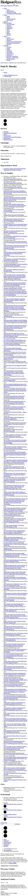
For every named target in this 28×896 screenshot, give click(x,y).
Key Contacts (10, 20)
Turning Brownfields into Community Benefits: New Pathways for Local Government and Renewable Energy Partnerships (15, 520)
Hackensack (9, 52)
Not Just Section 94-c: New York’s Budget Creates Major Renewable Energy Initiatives (15, 634)
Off (7, 882)
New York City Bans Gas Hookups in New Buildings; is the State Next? (14, 231)
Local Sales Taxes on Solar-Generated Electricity (15, 241)
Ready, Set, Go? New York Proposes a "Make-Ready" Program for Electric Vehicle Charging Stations (15, 725)
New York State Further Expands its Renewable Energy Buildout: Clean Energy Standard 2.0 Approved (15, 424)
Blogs (8, 32)
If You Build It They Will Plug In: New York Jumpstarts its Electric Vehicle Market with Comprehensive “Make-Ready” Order (14, 487)
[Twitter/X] (5, 833)
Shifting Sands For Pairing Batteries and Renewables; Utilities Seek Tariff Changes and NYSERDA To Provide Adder (15, 539)
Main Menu (10, 5)
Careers (5, 36)
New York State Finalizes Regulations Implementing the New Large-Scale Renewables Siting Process (15, 349)
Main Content (4, 5)
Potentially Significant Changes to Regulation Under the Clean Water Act (14, 610)
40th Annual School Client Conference (13, 179)
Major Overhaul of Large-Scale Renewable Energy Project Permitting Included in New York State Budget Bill (15, 668)
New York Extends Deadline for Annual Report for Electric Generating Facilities (15, 560)
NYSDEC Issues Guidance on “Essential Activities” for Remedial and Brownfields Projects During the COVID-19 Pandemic (15, 680)
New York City (10, 53)
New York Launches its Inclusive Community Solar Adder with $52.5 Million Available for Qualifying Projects (14, 300)
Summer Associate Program (13, 43)
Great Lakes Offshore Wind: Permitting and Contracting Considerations (14, 418)
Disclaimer (6, 845)
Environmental (7, 135)
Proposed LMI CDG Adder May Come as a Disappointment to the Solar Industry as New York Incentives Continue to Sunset (15, 335)
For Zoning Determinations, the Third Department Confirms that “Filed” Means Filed (15, 265)
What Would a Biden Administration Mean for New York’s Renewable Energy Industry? (14, 402)
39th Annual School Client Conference (13, 183)
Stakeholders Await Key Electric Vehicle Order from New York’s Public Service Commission (15, 572)
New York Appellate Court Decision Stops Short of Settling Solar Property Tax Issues (15, 435)
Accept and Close (14, 865)
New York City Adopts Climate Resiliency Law (15, 340)
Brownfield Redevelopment (10, 133)
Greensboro (9, 51)
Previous (3, 894)
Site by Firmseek (7, 850)
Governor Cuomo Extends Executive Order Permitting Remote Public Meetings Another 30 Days (15, 468)
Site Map (6, 846)
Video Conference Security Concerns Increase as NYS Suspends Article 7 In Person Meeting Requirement (15, 651)
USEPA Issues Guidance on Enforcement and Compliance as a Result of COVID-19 (14, 703)
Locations (6, 45)
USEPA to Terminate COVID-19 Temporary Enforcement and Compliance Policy (14, 514)
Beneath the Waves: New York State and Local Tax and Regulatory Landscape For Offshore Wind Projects (15, 475)
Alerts (8, 29)
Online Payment (7, 842)
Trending (9, 25)
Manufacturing (7, 138)
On (3, 882)
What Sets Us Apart (11, 12)
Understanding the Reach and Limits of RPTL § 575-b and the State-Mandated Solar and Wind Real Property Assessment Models (15, 284)
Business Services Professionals (14, 41)
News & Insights (7, 23)
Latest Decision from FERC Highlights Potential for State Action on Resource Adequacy (15, 447)
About (5, 8)
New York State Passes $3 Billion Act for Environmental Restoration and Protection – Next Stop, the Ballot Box (15, 656)
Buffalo (8, 49)
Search (8, 17)
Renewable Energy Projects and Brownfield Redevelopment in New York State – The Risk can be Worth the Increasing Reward (15, 555)
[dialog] (14, 862)
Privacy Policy (7, 843)
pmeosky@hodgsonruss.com (10, 75)
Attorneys (9, 40)
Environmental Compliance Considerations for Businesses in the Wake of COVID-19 (14, 708)
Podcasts (9, 33)
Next (7, 894)
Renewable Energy (8, 139)
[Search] (14, 5)
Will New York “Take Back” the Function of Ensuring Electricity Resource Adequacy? (14, 644)
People (5, 15)
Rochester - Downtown (12, 56)
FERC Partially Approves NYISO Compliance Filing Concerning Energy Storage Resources (15, 768)
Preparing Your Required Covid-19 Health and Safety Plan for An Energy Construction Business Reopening (15, 579)
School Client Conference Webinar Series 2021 (15, 361)
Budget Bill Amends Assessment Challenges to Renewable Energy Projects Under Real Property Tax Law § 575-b (15, 192)
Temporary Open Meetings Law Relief (13, 288)
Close (2, 891)
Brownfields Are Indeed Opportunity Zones (14, 753)
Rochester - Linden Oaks (12, 57)
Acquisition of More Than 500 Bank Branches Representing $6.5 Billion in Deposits (15, 169)
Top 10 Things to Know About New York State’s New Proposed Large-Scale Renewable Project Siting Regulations (15, 441)
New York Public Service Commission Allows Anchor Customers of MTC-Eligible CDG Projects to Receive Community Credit (14, 532)
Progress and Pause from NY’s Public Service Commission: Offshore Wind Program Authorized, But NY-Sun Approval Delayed (15, 616)
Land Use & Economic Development (12, 137)
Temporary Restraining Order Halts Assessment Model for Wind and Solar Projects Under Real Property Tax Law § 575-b (15, 199)
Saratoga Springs (11, 59)
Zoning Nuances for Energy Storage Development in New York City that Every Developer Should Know (15, 595)
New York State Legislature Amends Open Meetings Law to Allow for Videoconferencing (15, 205)
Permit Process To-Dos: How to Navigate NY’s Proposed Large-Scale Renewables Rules (15, 407)
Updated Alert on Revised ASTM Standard (14, 215)
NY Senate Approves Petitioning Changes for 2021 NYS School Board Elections (14, 343)
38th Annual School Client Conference (13, 187)
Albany (8, 48)
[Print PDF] (5, 125)
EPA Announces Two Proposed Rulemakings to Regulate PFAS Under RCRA (15, 259)
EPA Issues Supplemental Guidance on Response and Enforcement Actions (15, 639)
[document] (14, 880)
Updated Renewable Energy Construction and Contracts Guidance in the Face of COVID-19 (14, 674)
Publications (9, 28)
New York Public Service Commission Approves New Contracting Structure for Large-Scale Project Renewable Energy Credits (15, 748)
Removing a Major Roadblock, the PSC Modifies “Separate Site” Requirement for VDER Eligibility (15, 321)
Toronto (8, 60)
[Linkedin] (5, 829)
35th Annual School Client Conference (13, 763)
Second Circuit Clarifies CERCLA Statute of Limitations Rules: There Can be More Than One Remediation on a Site (15, 493)
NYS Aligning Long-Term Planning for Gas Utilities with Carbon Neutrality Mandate (14, 604)
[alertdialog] (14, 880)
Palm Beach (9, 55)
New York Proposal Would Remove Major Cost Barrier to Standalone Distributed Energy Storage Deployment (15, 385)
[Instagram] (5, 837)
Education (6, 131)
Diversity (9, 44)
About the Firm (10, 11)
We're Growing (10, 39)
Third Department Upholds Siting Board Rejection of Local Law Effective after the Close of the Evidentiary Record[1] (15, 247)
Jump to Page (4, 822)
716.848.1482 (7, 76)
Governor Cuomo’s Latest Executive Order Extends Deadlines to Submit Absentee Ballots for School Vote (15, 544)
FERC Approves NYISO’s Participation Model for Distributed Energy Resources (15, 731)
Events (8, 31)
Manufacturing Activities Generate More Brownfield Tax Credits (13, 430)
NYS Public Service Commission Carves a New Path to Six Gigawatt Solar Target (15, 584)
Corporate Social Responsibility (14, 13)
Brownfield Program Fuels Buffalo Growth (14, 777)
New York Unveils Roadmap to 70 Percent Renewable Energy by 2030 (14, 526)
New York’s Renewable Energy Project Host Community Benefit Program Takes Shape (14, 396)
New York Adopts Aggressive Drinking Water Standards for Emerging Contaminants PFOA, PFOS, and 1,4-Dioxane (14, 480)
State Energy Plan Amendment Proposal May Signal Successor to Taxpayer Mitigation (14, 742)
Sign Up (9, 35)
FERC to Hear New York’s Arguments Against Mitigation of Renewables (15, 622)
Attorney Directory (11, 19)
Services (6, 21)
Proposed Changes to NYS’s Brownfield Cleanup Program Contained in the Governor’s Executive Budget (15, 226)
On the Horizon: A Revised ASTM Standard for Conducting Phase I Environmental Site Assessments (15, 254)
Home (5, 839)
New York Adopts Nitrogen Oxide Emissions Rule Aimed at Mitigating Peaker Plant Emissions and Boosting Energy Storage (15, 758)
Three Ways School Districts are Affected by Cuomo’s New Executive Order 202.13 (14, 684)
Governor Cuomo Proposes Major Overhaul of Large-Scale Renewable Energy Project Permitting (15, 719)
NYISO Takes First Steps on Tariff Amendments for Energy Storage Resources (15, 662)
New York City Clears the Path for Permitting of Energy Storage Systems (15, 379)
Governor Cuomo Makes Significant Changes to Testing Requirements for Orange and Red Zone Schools (15, 391)
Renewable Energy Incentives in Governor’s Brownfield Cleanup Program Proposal (14, 219)
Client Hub (6, 841)
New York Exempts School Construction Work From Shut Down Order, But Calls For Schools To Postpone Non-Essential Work (15, 697)
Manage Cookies (4, 865)
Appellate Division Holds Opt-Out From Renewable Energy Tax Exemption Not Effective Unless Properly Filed (15, 628)
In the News (9, 27)
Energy (5, 134)
